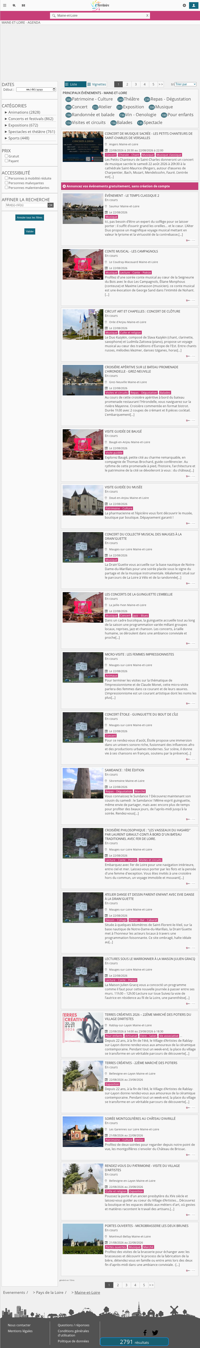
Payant (14, 161)
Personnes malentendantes (29, 188)
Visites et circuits (86, 122)
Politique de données (73, 1341)
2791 (134, 1341)
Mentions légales (20, 1331)
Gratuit (14, 156)
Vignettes (97, 84)
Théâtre (128, 99)
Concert (77, 107)
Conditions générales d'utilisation (73, 1333)
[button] (30, 219)
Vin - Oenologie (138, 114)
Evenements (14, 1292)
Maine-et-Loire (87, 1292)
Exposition (130, 107)
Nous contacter (19, 1325)
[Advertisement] (100, 52)
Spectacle (150, 122)
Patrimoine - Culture (89, 99)
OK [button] (50, 205)
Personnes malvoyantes (26, 183)
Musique (161, 107)
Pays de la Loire (49, 1292)
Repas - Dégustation (168, 99)
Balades (121, 122)
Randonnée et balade (90, 114)
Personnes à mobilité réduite (30, 178)
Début (7, 89)
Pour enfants (177, 114)
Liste (71, 84)
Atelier (102, 107)
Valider (30, 231)
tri (172, 84)
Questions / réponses (73, 1325)
